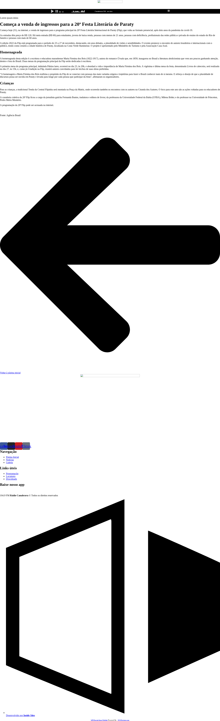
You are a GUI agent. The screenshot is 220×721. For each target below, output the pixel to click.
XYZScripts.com (123, 720)
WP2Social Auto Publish (99, 720)
